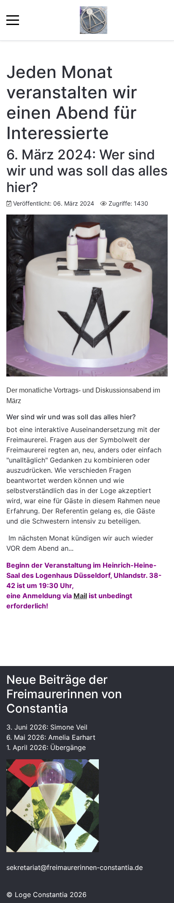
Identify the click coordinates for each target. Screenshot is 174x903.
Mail (80, 595)
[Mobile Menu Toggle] (12, 20)
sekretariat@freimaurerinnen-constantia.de (74, 867)
